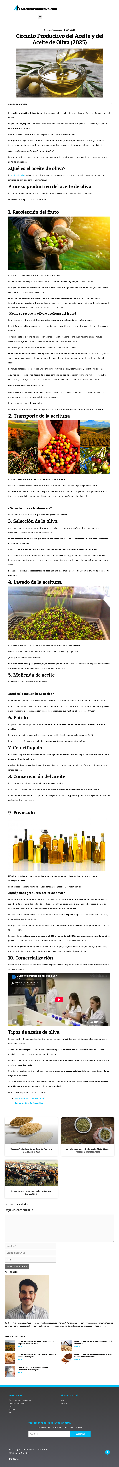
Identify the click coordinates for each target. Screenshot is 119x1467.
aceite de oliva (18, 175)
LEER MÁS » (21, 1347)
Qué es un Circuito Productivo (29, 1103)
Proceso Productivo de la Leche (29, 1098)
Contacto (14, 1459)
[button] (40, 17)
